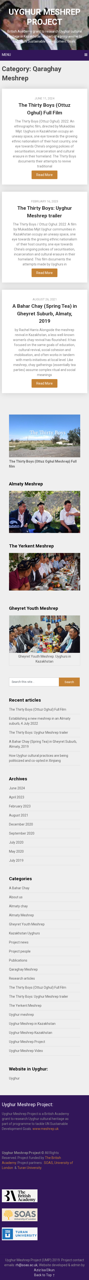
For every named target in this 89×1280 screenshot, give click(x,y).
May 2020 (16, 851)
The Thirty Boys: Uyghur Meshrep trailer (38, 732)
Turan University (29, 1168)
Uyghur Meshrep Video (26, 1051)
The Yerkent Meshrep (25, 1005)
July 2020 (16, 842)
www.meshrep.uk (46, 1129)
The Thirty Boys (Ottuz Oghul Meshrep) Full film (43, 463)
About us (16, 897)
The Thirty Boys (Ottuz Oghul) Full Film (37, 709)
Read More (44, 175)
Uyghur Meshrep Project (27, 1042)
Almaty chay (18, 906)
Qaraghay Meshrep (23, 969)
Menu (6, 55)
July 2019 (16, 860)
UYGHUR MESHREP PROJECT (44, 17)
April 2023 (16, 797)
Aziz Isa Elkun (44, 1270)
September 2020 (21, 833)
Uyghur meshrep (21, 1014)
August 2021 (18, 815)
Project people (20, 951)
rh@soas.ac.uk (26, 1265)
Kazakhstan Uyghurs (24, 933)
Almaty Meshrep (21, 915)
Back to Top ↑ (44, 1275)
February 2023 (20, 806)
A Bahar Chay (19, 888)
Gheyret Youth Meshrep (27, 924)
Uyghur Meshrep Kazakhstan (30, 1033)
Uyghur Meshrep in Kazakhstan (32, 1024)
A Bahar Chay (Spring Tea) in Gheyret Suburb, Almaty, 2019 (44, 313)
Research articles (22, 978)
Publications (18, 960)
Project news (18, 942)
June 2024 (17, 788)
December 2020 (21, 824)
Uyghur (14, 1078)
